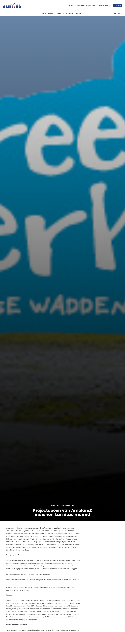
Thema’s (59, 13)
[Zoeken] (3, 13)
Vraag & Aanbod (91, 5)
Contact (118, 5)
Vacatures (80, 5)
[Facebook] (119, 13)
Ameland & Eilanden (67, 506)
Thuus (44, 13)
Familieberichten (104, 5)
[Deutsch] (115, 13)
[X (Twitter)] (121, 13)
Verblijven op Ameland (73, 13)
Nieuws (50, 13)
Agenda (71, 5)
